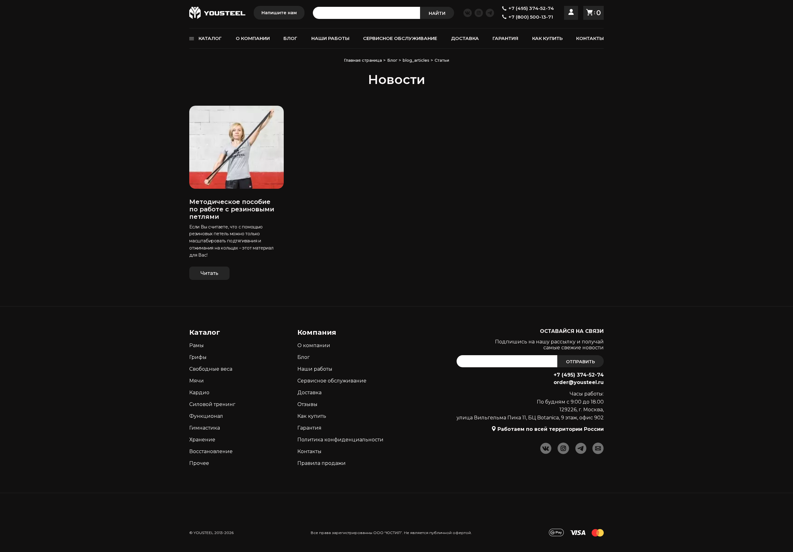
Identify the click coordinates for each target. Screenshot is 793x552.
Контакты (309, 451)
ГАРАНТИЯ (505, 38)
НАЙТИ (437, 13)
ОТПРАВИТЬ (580, 361)
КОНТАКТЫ (590, 38)
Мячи (196, 381)
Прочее (199, 463)
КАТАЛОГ (210, 38)
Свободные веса (210, 369)
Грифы (198, 357)
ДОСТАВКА (465, 38)
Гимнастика (204, 428)
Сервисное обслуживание (331, 381)
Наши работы (314, 369)
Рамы (196, 345)
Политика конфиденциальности (340, 440)
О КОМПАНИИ (253, 38)
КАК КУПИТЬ (547, 38)
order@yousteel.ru (579, 382)
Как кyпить (311, 416)
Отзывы (307, 404)
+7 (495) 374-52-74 (579, 375)
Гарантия (309, 428)
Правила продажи (321, 463)
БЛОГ (290, 38)
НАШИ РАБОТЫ (330, 38)
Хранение (202, 440)
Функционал (206, 416)
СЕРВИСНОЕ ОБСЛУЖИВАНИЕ (400, 38)
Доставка (309, 392)
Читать (209, 273)
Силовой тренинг (212, 404)
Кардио (199, 392)
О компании (313, 345)
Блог (303, 357)
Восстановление (211, 451)
